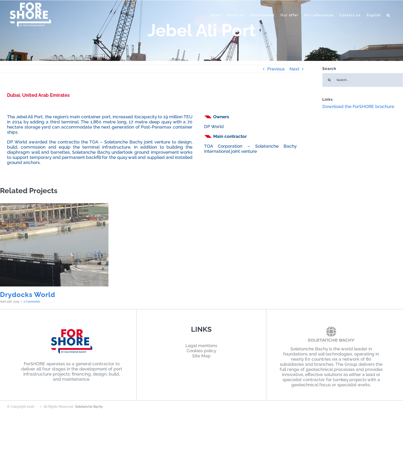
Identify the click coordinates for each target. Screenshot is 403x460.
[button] (388, 15)
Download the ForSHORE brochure (358, 106)
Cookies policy (201, 350)
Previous (276, 68)
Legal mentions (201, 345)
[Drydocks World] (54, 244)
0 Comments (32, 301)
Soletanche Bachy (89, 406)
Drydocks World (27, 295)
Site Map (201, 355)
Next (294, 68)
